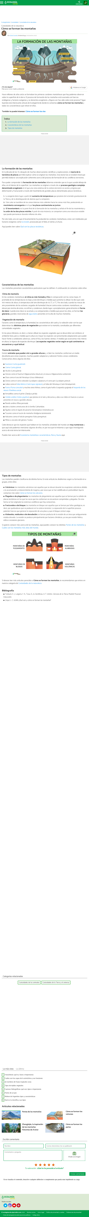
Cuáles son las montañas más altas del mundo (20, 527)
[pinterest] (19, 1205)
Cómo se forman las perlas (74, 1125)
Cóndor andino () (17, 397)
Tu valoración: (30, 1168)
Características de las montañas (20, 125)
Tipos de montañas (15, 128)
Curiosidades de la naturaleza (28, 22)
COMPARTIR (79, 4)
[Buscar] (86, 3)
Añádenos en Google (79, 87)
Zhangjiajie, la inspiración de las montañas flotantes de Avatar (32, 1127)
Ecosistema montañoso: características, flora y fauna (40, 435)
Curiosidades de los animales (29, 982)
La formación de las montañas (18, 122)
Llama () (13, 367)
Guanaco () (15, 364)
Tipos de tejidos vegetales (14, 1085)
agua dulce (33, 314)
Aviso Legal (41, 1212)
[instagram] (10, 1205)
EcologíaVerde (5, 22)
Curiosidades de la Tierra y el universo (56, 982)
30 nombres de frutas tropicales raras (18, 1081)
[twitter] (5, 1205)
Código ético (36, 1215)
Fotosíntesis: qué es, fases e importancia (19, 1074)
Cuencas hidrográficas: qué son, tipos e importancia (23, 1089)
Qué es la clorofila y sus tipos (15, 1100)
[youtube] (14, 1205)
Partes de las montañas (75, 525)
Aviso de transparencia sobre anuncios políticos (16, 1215)
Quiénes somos (31, 1212)
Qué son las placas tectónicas (32, 226)
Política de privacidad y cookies (55, 1212)
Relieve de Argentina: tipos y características (20, 1096)
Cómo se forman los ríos (35, 111)
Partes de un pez (11, 1092)
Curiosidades (14, 22)
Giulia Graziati (13, 35)
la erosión (25, 222)
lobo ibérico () (29, 384)
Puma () (14, 387)
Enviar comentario (77, 1174)
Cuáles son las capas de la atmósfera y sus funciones (24, 1078)
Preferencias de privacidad (73, 1212)
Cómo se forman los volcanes (31, 493)
